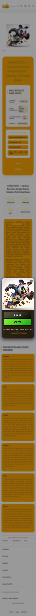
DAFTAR (17, 322)
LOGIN (17, 315)
